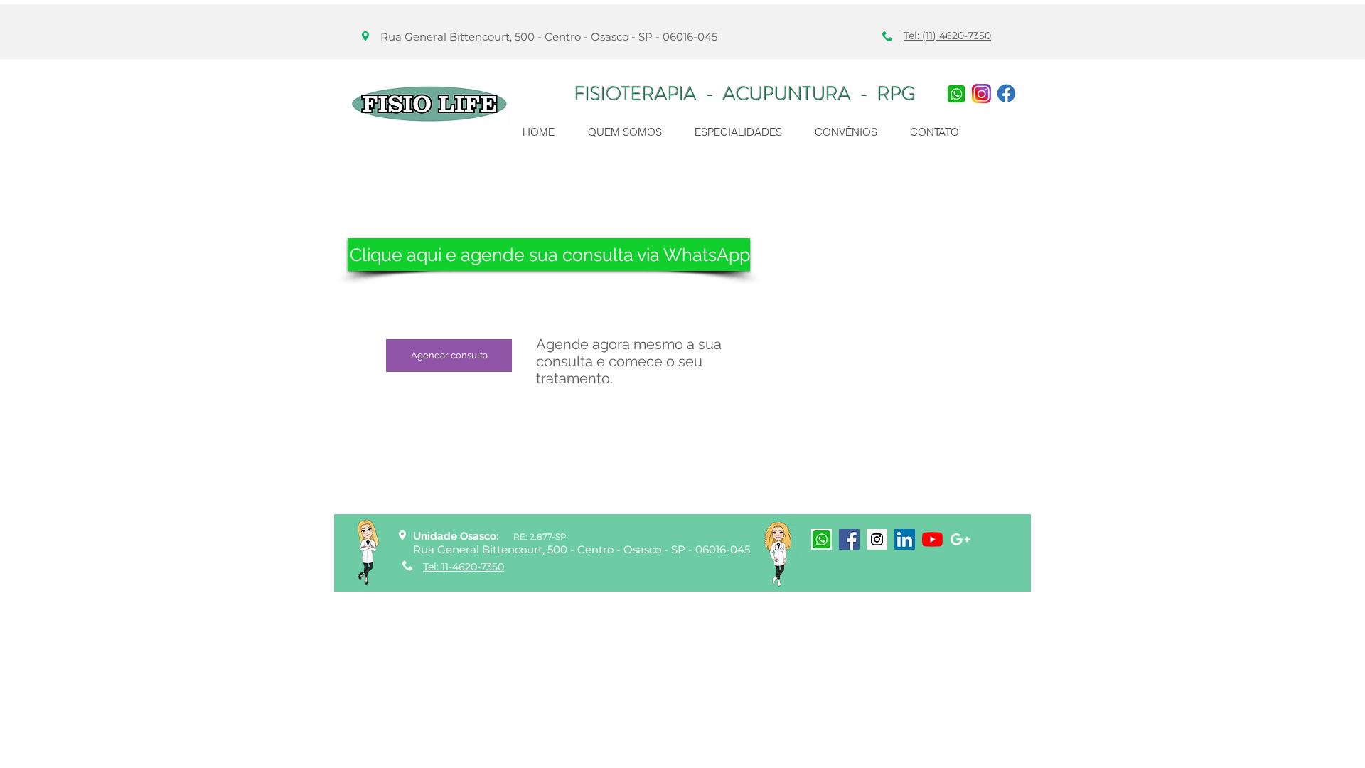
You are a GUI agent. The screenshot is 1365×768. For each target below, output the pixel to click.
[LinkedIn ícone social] (904, 539)
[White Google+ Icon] (960, 539)
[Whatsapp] (956, 94)
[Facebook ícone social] (849, 539)
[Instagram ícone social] (877, 539)
